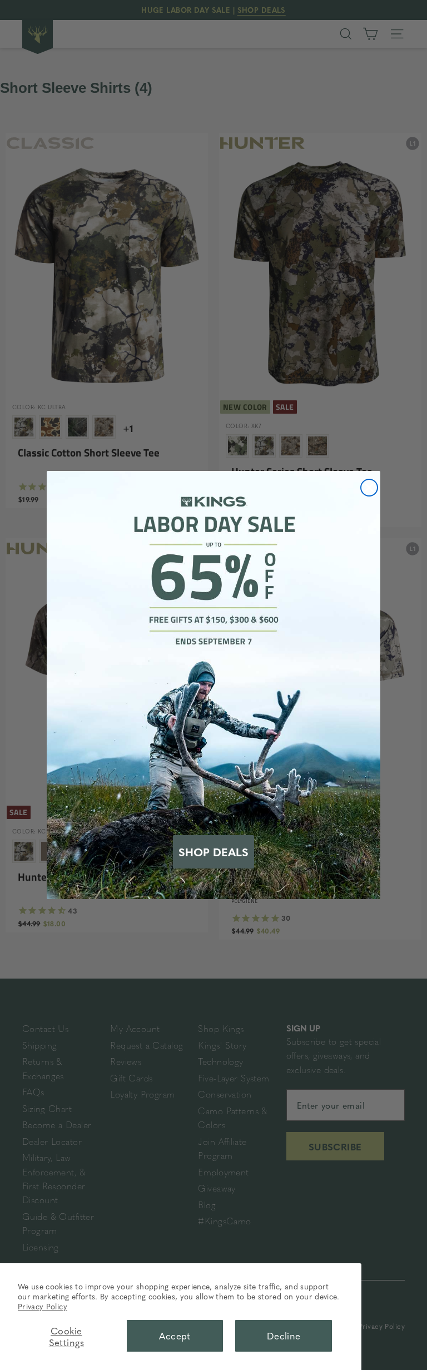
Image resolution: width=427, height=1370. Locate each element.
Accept (175, 1335)
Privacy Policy (42, 1306)
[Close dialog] (369, 487)
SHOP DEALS (213, 851)
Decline (284, 1335)
